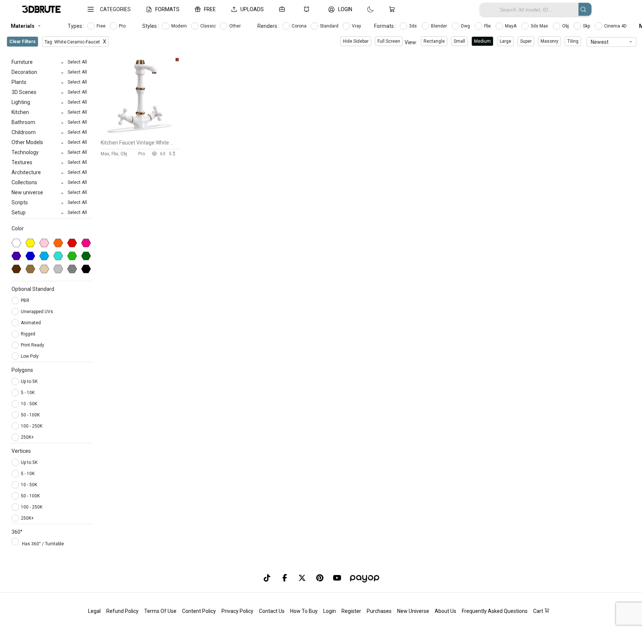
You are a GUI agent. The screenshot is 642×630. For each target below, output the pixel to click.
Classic (208, 26)
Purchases (379, 611)
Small (459, 41)
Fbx (488, 26)
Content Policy (199, 611)
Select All (77, 62)
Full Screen (388, 41)
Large (505, 41)
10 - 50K (29, 403)
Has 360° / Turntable (43, 543)
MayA (511, 26)
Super (526, 41)
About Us (445, 611)
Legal (94, 611)
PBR (25, 300)
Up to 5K (29, 381)
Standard (330, 26)
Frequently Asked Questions (495, 611)
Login (329, 611)
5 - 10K (28, 392)
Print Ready (33, 345)
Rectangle (434, 41)
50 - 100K (30, 415)
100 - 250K (31, 426)
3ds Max (540, 26)
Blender (439, 26)
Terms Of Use (160, 611)
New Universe (413, 611)
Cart (538, 611)
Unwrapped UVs (37, 311)
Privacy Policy (237, 611)
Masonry (549, 41)
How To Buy (304, 611)
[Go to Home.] (41, 9)
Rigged (28, 334)
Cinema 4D (616, 26)
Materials (23, 26)
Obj (566, 26)
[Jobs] (283, 9)
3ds (413, 26)
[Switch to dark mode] (363, 9)
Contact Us (272, 611)
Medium (482, 41)
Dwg (466, 26)
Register (351, 611)
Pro (123, 26)
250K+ (27, 437)
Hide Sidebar (356, 41)
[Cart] (393, 9)
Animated (31, 322)
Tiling (572, 41)
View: (411, 42)
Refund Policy (122, 611)
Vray (357, 26)
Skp (587, 26)
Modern (179, 26)
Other (235, 26)
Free (102, 26)
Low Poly (30, 356)
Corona (300, 26)
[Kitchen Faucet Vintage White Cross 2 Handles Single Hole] (141, 134)
